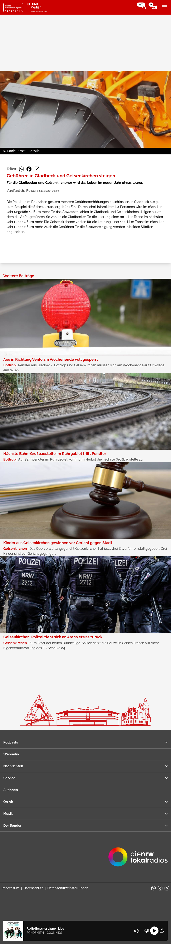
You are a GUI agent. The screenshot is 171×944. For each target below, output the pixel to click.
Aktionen (10, 790)
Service (9, 778)
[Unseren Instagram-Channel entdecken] (166, 888)
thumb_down (146, 930)
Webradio (11, 754)
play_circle (154, 931)
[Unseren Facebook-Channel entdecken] (160, 888)
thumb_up (161, 930)
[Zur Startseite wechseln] (13, 7)
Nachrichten (13, 766)
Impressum (10, 888)
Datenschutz (33, 888)
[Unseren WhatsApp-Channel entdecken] (153, 888)
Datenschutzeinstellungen (67, 888)
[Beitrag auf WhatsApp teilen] (21, 169)
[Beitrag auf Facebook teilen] (28, 169)
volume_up (136, 931)
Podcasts (10, 742)
